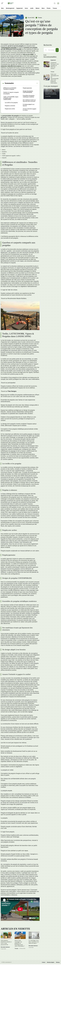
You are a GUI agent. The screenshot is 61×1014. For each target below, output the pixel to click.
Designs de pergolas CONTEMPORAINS (28, 91)
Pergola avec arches (10, 109)
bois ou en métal (28, 54)
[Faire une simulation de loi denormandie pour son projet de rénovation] (47, 77)
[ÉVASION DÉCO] (10, 3)
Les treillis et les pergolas (11, 102)
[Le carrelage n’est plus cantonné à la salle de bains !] (34, 935)
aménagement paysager (9, 48)
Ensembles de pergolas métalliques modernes (28, 96)
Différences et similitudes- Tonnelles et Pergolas (9, 88)
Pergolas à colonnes (10, 105)
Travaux (40, 17)
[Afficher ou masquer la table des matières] (26, 83)
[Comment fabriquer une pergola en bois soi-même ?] (47, 64)
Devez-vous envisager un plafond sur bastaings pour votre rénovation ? (20, 943)
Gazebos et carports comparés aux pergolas (11, 93)
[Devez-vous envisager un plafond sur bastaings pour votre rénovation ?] (20, 935)
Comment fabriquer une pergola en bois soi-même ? (55, 65)
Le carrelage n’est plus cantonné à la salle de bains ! (34, 942)
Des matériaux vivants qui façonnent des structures (29, 100)
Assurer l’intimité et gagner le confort (29, 109)
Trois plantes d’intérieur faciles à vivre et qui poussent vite (6, 942)
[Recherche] (55, 3)
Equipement (53, 60)
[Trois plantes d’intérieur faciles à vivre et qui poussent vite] (6, 935)
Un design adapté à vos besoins (28, 105)
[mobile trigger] (2, 3)
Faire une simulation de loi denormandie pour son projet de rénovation (55, 78)
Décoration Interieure (5, 947)
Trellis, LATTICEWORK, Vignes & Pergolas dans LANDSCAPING (10, 98)
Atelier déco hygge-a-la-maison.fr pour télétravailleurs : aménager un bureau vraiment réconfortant (51, 91)
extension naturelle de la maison (11, 66)
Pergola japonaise (27, 88)
